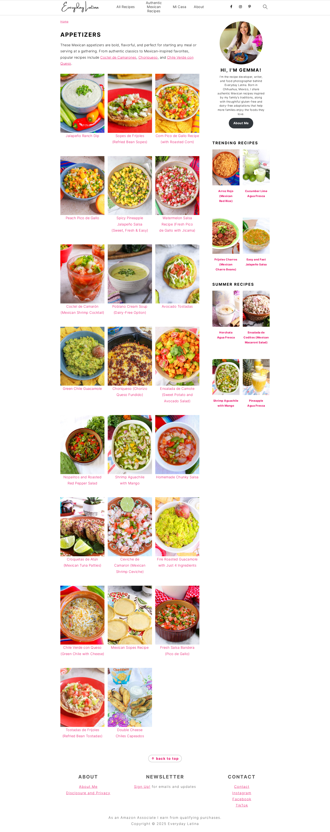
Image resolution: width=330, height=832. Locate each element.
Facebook (241, 799)
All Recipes (125, 7)
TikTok (242, 805)
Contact (241, 787)
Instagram (241, 793)
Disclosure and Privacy (88, 793)
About (199, 7)
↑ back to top (165, 759)
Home (64, 21)
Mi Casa (179, 7)
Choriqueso (148, 57)
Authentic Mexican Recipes (154, 7)
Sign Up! (142, 787)
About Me (241, 123)
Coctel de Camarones (118, 57)
